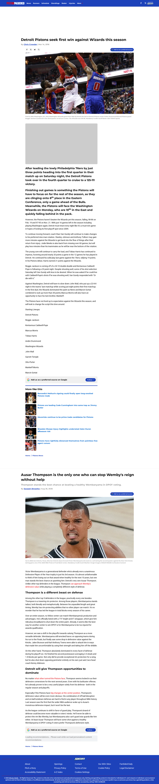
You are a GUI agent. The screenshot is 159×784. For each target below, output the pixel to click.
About (27, 764)
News (29, 3)
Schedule (45, 3)
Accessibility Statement (35, 772)
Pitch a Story (30, 768)
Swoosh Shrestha (32, 489)
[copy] (38, 49)
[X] (145, 3)
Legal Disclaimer (127, 768)
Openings (58, 764)
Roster (64, 3)
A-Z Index (58, 772)
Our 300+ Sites (104, 764)
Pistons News (37, 456)
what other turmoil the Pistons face (50, 678)
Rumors (36, 3)
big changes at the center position (65, 693)
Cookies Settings (82, 772)
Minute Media (13, 778)
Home (27, 456)
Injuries (72, 3)
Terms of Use (80, 768)
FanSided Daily (126, 764)
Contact (78, 764)
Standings (55, 3)
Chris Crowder (30, 44)
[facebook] (141, 3)
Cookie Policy (104, 768)
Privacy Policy (60, 768)
